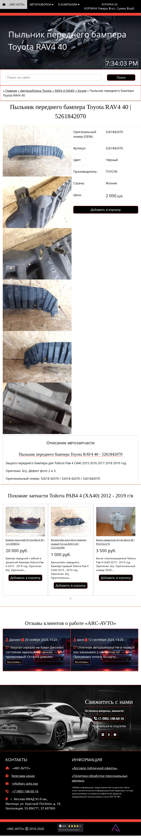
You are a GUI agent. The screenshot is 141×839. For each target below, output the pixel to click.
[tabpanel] (25, 550)
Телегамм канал (23, 776)
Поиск (121, 77)
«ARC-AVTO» (16, 4)
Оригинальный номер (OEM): (84, 134)
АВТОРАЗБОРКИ (41, 4)
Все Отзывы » (14, 661)
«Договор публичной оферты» (94, 768)
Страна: (79, 183)
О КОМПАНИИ (68, 4)
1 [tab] (70, 598)
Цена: (77, 195)
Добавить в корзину (106, 210)
